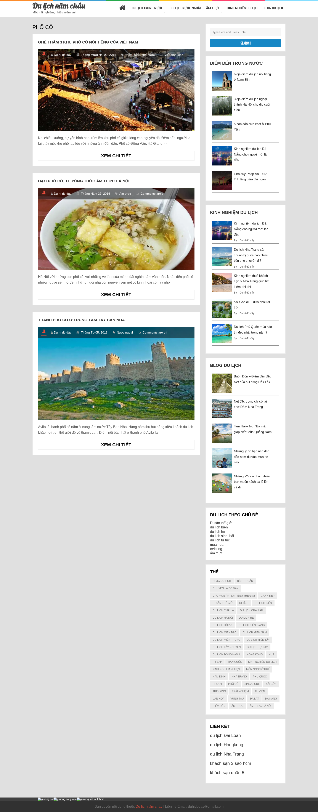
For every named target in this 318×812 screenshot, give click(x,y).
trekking (216, 549)
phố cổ (233, 683)
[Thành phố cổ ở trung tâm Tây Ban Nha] (116, 373)
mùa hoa (216, 544)
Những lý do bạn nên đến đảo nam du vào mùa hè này (251, 456)
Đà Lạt (254, 698)
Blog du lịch (273, 8)
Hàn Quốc (235, 661)
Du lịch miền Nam (255, 632)
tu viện (260, 691)
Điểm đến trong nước (140, 54)
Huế (271, 654)
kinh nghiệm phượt (226, 669)
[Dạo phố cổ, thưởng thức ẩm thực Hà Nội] (116, 229)
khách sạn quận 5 (227, 772)
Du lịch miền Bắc (224, 632)
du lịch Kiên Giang (252, 625)
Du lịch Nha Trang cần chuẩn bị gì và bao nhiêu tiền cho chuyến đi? (251, 255)
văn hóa (218, 698)
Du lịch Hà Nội (223, 617)
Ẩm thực (213, 8)
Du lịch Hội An (223, 625)
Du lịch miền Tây (258, 639)
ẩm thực (216, 553)
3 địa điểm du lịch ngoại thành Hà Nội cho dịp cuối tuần (252, 104)
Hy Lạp (217, 661)
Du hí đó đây (62, 54)
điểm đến (219, 706)
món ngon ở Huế (258, 669)
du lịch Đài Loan (225, 735)
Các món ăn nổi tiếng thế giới (234, 595)
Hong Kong (255, 654)
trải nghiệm (240, 691)
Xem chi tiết (123, 157)
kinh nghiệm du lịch (262, 661)
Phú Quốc (260, 676)
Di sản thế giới (221, 523)
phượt (217, 683)
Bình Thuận (245, 581)
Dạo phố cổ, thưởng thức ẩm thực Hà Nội (83, 181)
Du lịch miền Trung (226, 639)
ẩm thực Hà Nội (260, 706)
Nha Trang (239, 676)
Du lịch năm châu (58, 5)
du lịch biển (219, 527)
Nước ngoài (125, 332)
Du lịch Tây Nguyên (227, 647)
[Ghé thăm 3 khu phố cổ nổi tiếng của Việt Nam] (116, 90)
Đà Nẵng (271, 698)
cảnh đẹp (268, 595)
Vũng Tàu (237, 698)
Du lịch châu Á (223, 610)
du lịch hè (217, 531)
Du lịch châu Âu (251, 610)
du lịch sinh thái (222, 536)
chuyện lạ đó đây (225, 588)
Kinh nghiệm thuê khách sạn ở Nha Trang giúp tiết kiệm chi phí (251, 281)
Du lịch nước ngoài (185, 8)
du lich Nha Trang (227, 754)
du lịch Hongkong (226, 744)
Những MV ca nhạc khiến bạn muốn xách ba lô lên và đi (252, 481)
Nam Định (219, 676)
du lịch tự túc (220, 540)
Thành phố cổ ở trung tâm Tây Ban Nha (81, 320)
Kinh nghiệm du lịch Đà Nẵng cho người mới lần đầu (251, 154)
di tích (244, 603)
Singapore (252, 683)
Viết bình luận (173, 54)
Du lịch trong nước (147, 8)
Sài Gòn (271, 683)
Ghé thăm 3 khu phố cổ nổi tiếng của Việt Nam (88, 42)
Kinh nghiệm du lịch (243, 8)
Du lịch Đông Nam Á (227, 654)
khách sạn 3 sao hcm (230, 763)
